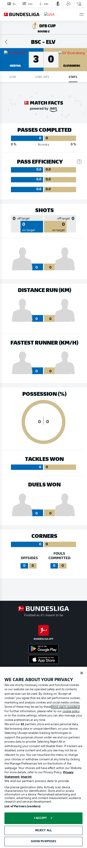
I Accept (40, 818)
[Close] (82, 673)
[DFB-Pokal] (58, 4)
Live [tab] (13, 77)
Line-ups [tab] (42, 77)
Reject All (43, 830)
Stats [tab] (73, 77)
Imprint (26, 777)
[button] (81, 14)
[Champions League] (68, 4)
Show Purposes (43, 841)
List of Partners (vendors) (22, 806)
